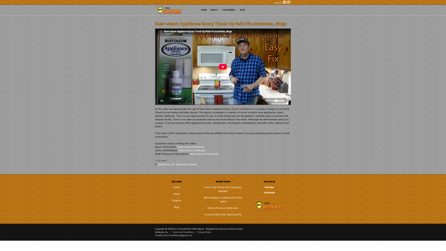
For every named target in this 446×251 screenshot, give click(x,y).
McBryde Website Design (231, 229)
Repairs (193, 164)
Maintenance (182, 164)
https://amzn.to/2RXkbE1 (192, 150)
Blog (176, 207)
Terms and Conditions (183, 232)
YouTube (269, 187)
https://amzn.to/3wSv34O (204, 154)
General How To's (166, 164)
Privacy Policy (204, 232)
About (176, 194)
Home (176, 187)
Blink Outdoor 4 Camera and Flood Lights (223, 199)
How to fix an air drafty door (223, 208)
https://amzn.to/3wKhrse (190, 147)
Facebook (269, 192)
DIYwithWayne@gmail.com (179, 235)
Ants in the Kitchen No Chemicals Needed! (222, 189)
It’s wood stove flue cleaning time (223, 214)
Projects (176, 200)
